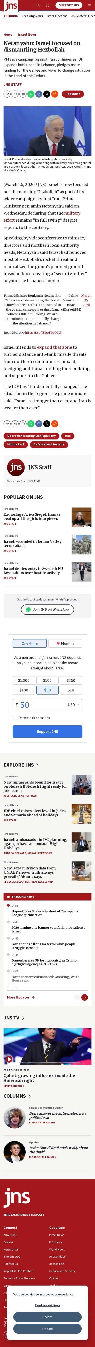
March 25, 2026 (86, 300)
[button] (23, 94)
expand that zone (54, 347)
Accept (47, 1317)
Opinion (34, 1142)
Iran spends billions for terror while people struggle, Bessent (43, 946)
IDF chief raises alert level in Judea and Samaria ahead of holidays (35, 813)
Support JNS (69, 5)
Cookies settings (47, 1305)
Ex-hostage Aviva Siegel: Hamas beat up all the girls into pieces (32, 516)
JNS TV (12, 1018)
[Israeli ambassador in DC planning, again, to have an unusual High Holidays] (81, 842)
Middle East (15, 444)
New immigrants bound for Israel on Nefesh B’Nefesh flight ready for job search (35, 786)
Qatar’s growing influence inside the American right (39, 1078)
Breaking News (22, 897)
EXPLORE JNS (19, 765)
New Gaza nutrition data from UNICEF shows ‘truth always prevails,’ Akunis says (30, 872)
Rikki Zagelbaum (42, 882)
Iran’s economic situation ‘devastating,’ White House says (45, 979)
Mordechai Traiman (42, 1157)
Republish (73, 94)
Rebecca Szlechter (16, 882)
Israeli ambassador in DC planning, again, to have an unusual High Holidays (35, 843)
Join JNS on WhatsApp (51, 609)
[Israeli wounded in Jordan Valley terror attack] (81, 544)
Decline (47, 1328)
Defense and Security (49, 444)
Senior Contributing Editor (46, 1108)
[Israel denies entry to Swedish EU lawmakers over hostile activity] (81, 572)
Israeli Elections (57, 16)
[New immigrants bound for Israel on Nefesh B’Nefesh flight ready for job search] (81, 785)
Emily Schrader (14, 1086)
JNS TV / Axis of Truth (16, 1070)
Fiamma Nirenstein (42, 1123)
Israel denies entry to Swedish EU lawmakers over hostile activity (33, 570)
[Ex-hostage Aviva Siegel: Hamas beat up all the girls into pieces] (81, 517)
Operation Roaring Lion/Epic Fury (31, 436)
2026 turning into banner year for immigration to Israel (48, 929)
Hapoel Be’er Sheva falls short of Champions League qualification (44, 913)
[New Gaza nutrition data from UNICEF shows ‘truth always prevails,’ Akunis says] (81, 871)
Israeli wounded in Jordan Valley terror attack (32, 543)
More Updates (18, 997)
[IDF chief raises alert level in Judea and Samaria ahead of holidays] (81, 814)
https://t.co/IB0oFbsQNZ (43, 333)
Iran (68, 436)
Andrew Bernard (15, 853)
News (8, 34)
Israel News (27, 34)
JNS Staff (13, 84)
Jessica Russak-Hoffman (20, 796)
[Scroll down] (84, 997)
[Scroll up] (77, 997)
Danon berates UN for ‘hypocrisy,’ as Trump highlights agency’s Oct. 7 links (43, 962)
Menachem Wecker (40, 853)
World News (11, 862)
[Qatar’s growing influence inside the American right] (47, 1046)
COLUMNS (15, 1096)
